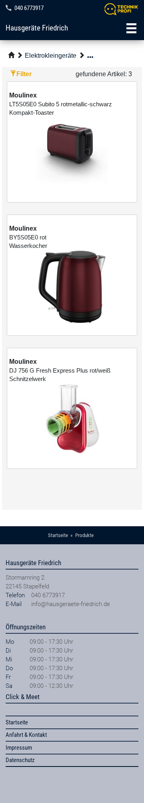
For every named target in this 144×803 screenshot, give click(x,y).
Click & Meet (23, 697)
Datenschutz (20, 760)
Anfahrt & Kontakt (26, 734)
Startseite (17, 722)
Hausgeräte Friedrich (37, 28)
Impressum (19, 747)
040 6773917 (29, 8)
